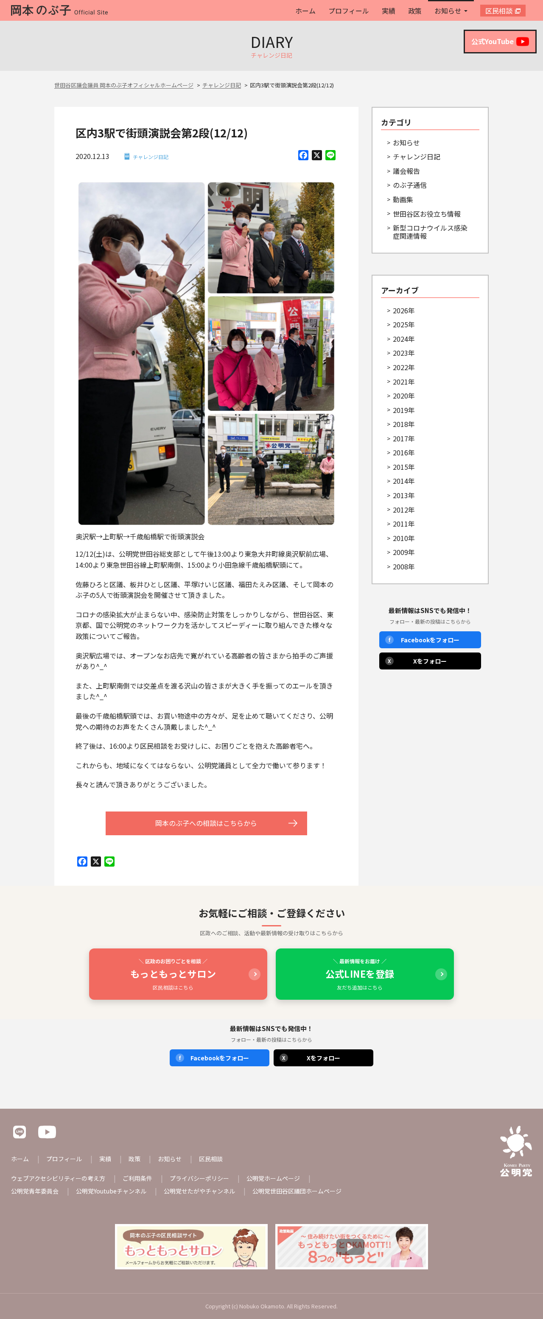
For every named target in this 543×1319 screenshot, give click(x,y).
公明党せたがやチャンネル (199, 1191)
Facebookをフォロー (424, 640)
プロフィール (348, 11)
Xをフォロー (417, 661)
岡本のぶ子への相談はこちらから (206, 823)
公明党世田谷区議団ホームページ (296, 1191)
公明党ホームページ (273, 1178)
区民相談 (498, 11)
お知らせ (448, 11)
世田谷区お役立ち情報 (427, 214)
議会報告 (406, 171)
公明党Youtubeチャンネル (111, 1191)
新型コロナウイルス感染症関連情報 (430, 232)
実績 (388, 11)
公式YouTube (492, 41)
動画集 (403, 199)
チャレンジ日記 (150, 156)
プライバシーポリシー (199, 1178)
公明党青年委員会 (35, 1191)
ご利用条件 (137, 1178)
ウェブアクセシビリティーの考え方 (58, 1178)
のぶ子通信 (410, 185)
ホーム (305, 11)
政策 (415, 11)
